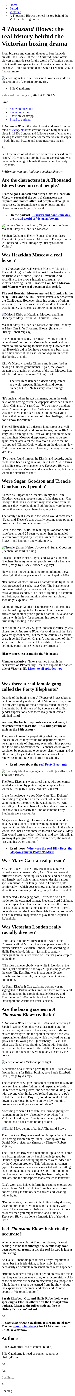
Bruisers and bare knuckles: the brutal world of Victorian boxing (40, 216)
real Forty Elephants (53, 764)
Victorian (15, 12)
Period (14, 8)
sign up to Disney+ (25, 1326)
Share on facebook (21, 108)
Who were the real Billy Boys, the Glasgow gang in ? (41, 850)
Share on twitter (20, 112)
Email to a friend (20, 119)
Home (13, 5)
